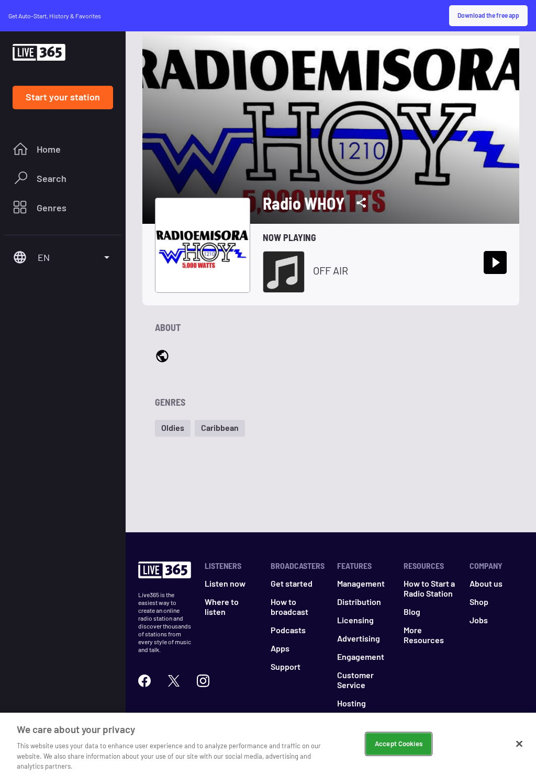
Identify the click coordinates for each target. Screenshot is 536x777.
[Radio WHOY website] (162, 357)
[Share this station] (361, 202)
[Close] (519, 744)
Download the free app (488, 15)
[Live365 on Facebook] (144, 680)
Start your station (63, 96)
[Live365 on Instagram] (203, 680)
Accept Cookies (398, 743)
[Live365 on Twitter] (173, 680)
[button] (173, 428)
